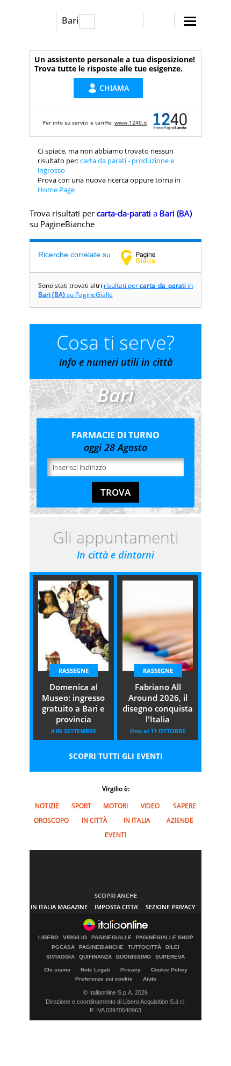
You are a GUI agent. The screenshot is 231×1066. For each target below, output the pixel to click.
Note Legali (95, 970)
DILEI (172, 947)
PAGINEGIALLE (111, 937)
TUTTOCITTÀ (144, 947)
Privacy (130, 970)
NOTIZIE (47, 805)
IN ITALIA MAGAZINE (59, 907)
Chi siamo (57, 970)
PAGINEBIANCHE (101, 947)
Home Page (56, 189)
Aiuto (149, 979)
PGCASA (63, 947)
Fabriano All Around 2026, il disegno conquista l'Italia (157, 702)
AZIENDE (180, 820)
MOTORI (115, 805)
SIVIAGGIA (60, 957)
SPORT (81, 805)
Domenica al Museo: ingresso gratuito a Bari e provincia (73, 702)
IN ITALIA (137, 820)
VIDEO (150, 805)
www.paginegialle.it (146, 257)
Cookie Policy (169, 970)
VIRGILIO (75, 937)
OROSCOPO (51, 820)
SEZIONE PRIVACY (171, 907)
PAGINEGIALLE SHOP (164, 937)
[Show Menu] (190, 21)
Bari (70, 20)
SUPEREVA (170, 957)
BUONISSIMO (133, 957)
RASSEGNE (74, 670)
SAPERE (184, 805)
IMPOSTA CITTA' (117, 907)
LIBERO (48, 937)
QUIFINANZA (95, 957)
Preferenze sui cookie (104, 979)
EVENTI (115, 834)
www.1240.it (130, 122)
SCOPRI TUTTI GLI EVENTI (116, 756)
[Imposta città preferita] (43, 21)
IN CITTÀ (94, 820)
